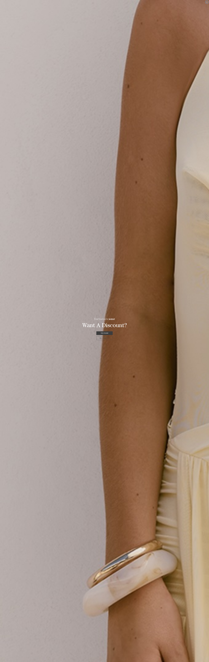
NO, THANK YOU (104, 338)
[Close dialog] (206, 2)
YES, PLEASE (104, 333)
